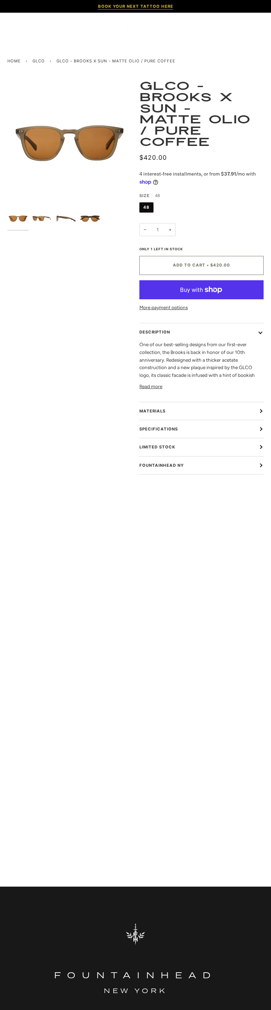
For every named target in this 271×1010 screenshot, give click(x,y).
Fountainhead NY (161, 465)
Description (154, 332)
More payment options (163, 307)
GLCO (38, 61)
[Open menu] (18, 26)
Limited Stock (157, 447)
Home (14, 61)
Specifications (158, 429)
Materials (152, 411)
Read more (150, 386)
